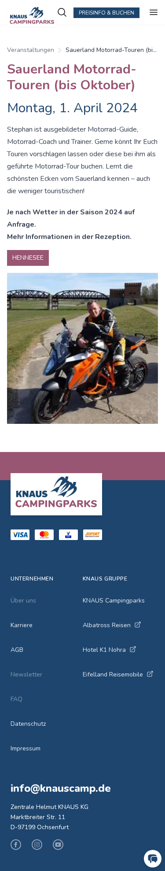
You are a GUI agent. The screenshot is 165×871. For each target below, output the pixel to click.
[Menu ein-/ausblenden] (153, 12)
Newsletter (26, 674)
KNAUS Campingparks (114, 600)
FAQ (16, 699)
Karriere (22, 625)
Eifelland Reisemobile (113, 674)
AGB (17, 650)
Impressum (25, 748)
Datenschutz (28, 724)
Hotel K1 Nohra (104, 650)
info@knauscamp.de (61, 788)
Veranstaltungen (30, 50)
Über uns (23, 600)
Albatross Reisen (107, 625)
